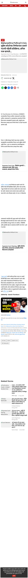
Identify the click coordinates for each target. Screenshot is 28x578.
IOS (2, 331)
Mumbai (20, 326)
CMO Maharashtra (5, 343)
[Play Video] (14, 305)
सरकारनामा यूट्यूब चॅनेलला (20, 334)
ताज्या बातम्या (4, 5)
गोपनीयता (20, 572)
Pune (16, 326)
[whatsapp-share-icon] (2, 89)
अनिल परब (6, 291)
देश (15, 5)
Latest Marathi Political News (10, 324)
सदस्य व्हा (8, 315)
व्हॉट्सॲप (3, 334)
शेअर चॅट (17, 333)
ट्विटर (10, 333)
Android (22, 329)
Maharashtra (9, 326)
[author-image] (2, 78)
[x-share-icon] (5, 89)
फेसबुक (7, 333)
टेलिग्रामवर (21, 333)
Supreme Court (15, 340)
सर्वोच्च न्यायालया (5, 185)
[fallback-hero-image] (6, 387)
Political (8, 340)
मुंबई (20, 5)
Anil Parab (4, 340)
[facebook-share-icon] (8, 89)
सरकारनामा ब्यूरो (8, 78)
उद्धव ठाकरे (4, 276)
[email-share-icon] (15, 89)
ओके (14, 576)
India (14, 326)
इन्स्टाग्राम (13, 333)
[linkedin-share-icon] (12, 89)
